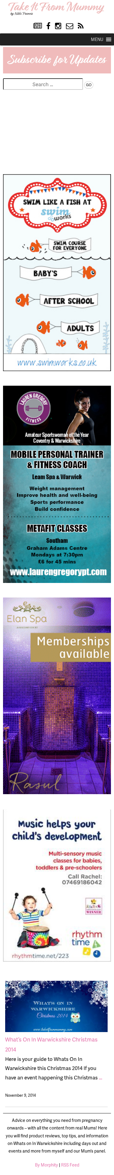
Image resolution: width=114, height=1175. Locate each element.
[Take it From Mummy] (57, 14)
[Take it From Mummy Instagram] (58, 26)
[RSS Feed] (81, 26)
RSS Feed (70, 1165)
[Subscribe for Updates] (57, 71)
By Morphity (46, 1165)
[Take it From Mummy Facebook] (48, 26)
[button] (97, 39)
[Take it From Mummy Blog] (37, 26)
